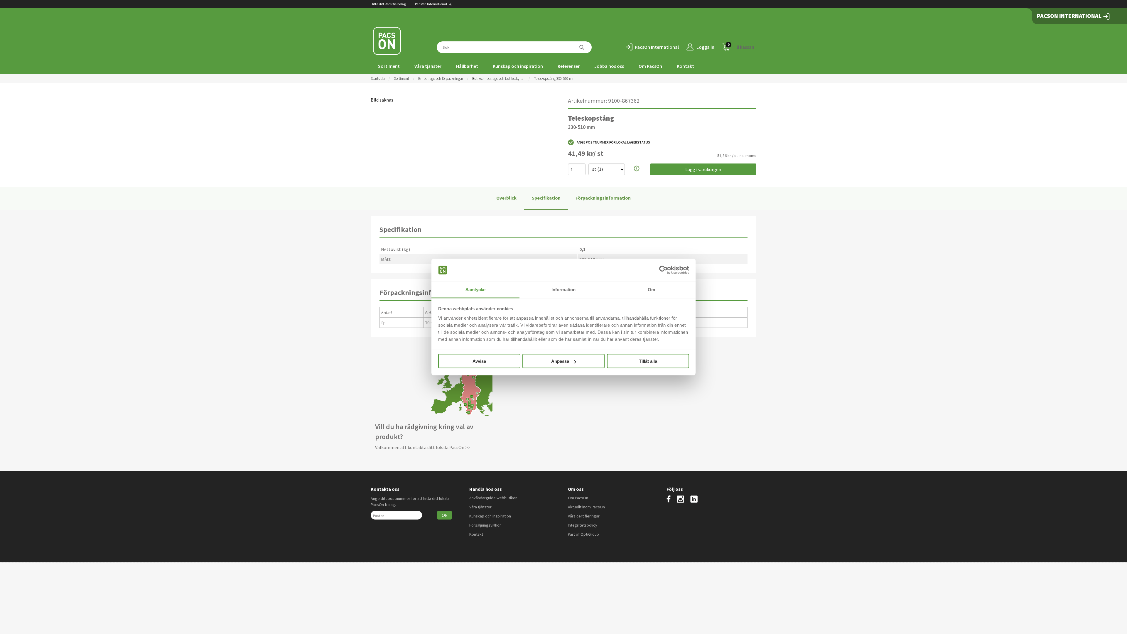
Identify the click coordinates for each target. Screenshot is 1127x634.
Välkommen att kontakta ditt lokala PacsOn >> (422, 447)
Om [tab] (651, 289)
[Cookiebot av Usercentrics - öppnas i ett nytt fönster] (663, 270)
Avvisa (479, 361)
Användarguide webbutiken (493, 497)
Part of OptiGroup (583, 534)
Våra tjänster (427, 66)
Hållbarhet (467, 66)
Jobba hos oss (609, 66)
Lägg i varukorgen (703, 169)
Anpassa (560, 361)
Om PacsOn (650, 66)
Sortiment (389, 66)
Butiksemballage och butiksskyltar (498, 78)
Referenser (569, 66)
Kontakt (685, 66)
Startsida (378, 78)
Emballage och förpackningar (440, 78)
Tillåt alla (648, 361)
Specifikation (546, 198)
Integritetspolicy (582, 525)
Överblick (506, 198)
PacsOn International (431, 4)
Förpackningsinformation (603, 198)
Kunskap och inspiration (518, 66)
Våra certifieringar (584, 516)
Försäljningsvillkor (485, 525)
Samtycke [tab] (475, 289)
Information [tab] (563, 289)
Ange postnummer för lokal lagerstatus (613, 142)
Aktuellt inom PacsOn (586, 507)
